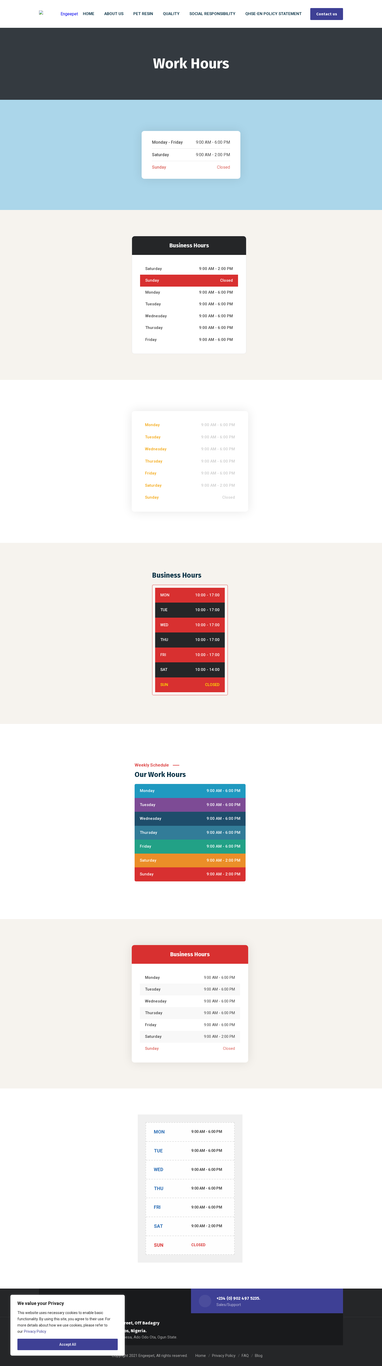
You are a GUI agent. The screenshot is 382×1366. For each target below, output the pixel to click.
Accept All (67, 1344)
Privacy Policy (35, 1331)
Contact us (326, 14)
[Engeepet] (58, 13)
